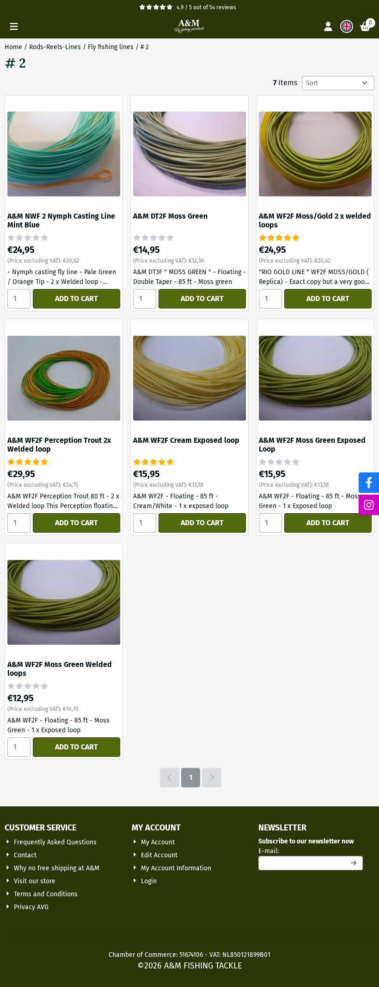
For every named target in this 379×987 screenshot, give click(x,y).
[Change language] (346, 26)
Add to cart (76, 298)
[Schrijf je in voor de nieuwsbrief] (354, 863)
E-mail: (310, 851)
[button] (14, 26)
